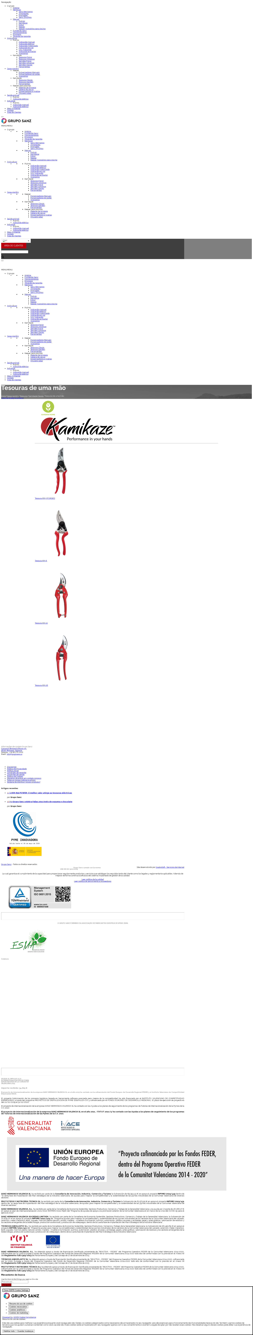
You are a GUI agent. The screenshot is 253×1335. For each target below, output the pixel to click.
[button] (7, 126)
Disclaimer (12, 767)
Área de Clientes (14, 112)
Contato (10, 110)
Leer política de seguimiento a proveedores (92, 881)
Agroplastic (24, 13)
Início (3, 396)
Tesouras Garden (26, 82)
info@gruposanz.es (14, 754)
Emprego (17, 34)
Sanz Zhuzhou (25, 17)
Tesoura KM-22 (41, 623)
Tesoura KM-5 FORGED (45, 498)
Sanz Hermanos (26, 12)
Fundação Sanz (20, 31)
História (16, 8)
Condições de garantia (16, 772)
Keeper (22, 27)
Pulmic (22, 21)
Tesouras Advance (27, 59)
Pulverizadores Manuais (29, 72)
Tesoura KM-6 (41, 561)
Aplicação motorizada (28, 46)
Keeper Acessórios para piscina (32, 29)
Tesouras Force (25, 57)
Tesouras (23, 396)
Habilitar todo (9, 1331)
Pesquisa (6, 1285)
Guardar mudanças (25, 1331)
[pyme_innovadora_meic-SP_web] (24, 856)
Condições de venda (15, 774)
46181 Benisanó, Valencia (11, 750)
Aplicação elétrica (20, 99)
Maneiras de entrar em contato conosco (24, 778)
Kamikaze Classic (36, 396)
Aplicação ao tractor (27, 51)
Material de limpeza (27, 87)
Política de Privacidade (17, 769)
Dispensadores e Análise (29, 91)
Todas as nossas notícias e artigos (21, 780)
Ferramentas (24, 67)
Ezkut (21, 25)
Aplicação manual (27, 42)
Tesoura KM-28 (41, 685)
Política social (13, 771)
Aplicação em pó (26, 48)
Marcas (16, 19)
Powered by (19, 1317)
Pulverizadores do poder (29, 74)
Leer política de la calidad (93, 879)
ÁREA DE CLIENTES (13, 245)
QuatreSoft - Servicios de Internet (170, 867)
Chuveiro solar (25, 93)
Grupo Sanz (6, 864)
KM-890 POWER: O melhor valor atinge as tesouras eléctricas (42, 793)
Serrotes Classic (25, 65)
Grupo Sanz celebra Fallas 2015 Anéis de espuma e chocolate (42, 802)
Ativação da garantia (22, 36)
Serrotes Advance (26, 63)
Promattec (23, 15)
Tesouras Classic (26, 80)
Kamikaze (23, 23)
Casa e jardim (13, 69)
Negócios (17, 10)
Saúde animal (13, 95)
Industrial (11, 101)
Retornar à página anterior (12, 398)
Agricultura (12, 38)
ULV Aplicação (25, 50)
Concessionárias (20, 32)
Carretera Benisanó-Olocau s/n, (14, 748)
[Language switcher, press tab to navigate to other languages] (16, 241)
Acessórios (23, 53)
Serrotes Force (25, 61)
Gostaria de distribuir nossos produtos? (23, 782)
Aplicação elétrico (26, 44)
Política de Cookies (15, 776)
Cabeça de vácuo (26, 89)
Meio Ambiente (13, 108)
